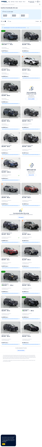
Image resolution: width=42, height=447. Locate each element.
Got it (4, 444)
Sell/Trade (12, 1)
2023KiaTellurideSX (5, 119)
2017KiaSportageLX (26, 43)
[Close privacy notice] (15, 436)
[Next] (19, 36)
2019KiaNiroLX (5, 170)
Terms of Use (4, 441)
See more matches (21, 350)
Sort (10, 21)
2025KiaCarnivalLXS (26, 283)
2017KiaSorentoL (5, 68)
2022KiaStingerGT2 (26, 334)
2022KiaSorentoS (25, 309)
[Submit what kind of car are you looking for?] (39, 4)
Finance (16, 1)
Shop (9, 1)
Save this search (6, 27)
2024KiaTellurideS (5, 283)
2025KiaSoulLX (5, 94)
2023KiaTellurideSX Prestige (27, 145)
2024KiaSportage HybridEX (7, 232)
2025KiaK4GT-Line (5, 258)
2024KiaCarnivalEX (5, 334)
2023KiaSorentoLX (25, 68)
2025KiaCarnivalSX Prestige (7, 43)
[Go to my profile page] (39, 2)
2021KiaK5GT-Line (5, 196)
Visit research (21, 217)
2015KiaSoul (24, 258)
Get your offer (31, 175)
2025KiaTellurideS (5, 309)
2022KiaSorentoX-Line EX (6, 145)
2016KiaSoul (24, 232)
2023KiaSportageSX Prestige (27, 119)
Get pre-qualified (31, 98)
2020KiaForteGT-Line (26, 196)
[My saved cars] (36, 2)
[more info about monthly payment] (7, 76)
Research (20, 1)
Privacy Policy (5, 440)
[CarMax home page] (4, 1)
